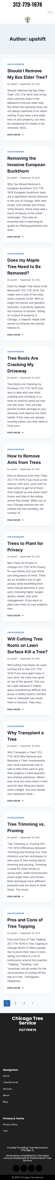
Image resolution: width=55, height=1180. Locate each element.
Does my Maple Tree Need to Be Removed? (24, 267)
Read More (15, 134)
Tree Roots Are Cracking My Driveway (22, 365)
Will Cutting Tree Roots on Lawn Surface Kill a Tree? (27, 645)
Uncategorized (15, 64)
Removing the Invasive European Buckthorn (26, 165)
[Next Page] (32, 1003)
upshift (13, 84)
